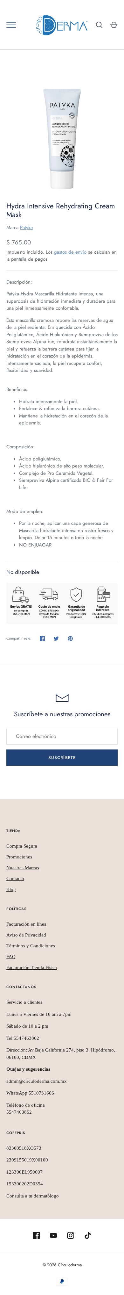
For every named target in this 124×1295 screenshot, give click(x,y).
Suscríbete (62, 758)
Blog (11, 889)
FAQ (11, 956)
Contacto (15, 878)
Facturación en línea (26, 924)
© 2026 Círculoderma (62, 1265)
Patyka (26, 227)
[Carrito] (114, 25)
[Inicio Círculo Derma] (62, 24)
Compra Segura (21, 846)
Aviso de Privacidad (26, 934)
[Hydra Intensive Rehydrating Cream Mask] (62, 132)
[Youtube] (53, 1235)
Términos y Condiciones (30, 945)
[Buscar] (99, 25)
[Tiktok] (88, 1235)
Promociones (19, 856)
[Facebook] (36, 1235)
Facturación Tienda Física (31, 967)
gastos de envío (70, 252)
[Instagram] (71, 1235)
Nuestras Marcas (22, 867)
